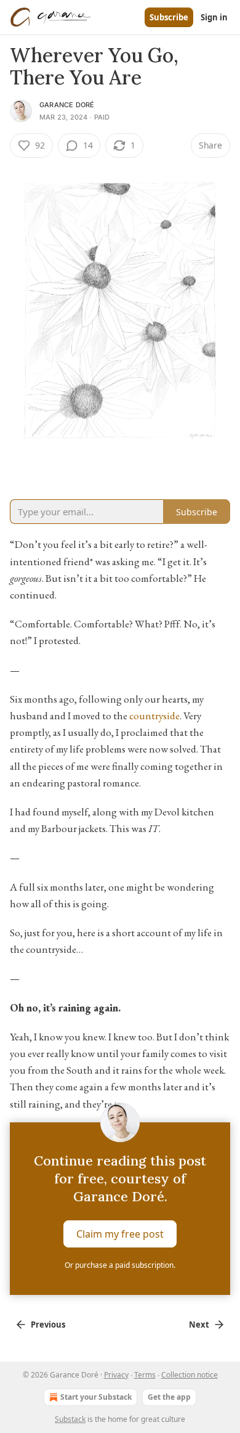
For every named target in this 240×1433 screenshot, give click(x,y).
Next (199, 1324)
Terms (145, 1375)
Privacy (116, 1375)
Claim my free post (120, 1233)
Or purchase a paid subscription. (120, 1265)
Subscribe (169, 17)
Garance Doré (66, 104)
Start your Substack (96, 1397)
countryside (154, 715)
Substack (70, 1419)
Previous (48, 1324)
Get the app (169, 1397)
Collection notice (189, 1375)
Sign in (214, 17)
